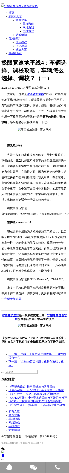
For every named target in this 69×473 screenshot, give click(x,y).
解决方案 (21, 49)
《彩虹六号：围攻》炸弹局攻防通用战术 (33, 393)
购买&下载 (15, 53)
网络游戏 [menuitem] (28, 27)
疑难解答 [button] (14, 38)
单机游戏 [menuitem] (28, 23)
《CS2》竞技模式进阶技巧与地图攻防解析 (35, 401)
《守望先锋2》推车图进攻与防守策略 (31, 386)
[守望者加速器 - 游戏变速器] (34, 6)
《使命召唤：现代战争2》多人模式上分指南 (36, 390)
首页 (11, 12)
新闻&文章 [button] (15, 16)
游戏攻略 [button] (21, 20)
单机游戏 (14, 418)
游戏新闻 (21, 34)
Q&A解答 (22, 45)
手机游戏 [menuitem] (28, 31)
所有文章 (14, 411)
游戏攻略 (14, 415)
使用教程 (21, 42)
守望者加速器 (35, 94)
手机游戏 (14, 426)
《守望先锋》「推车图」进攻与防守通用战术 (36, 405)
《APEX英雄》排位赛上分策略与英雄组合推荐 (37, 397)
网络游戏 (14, 422)
